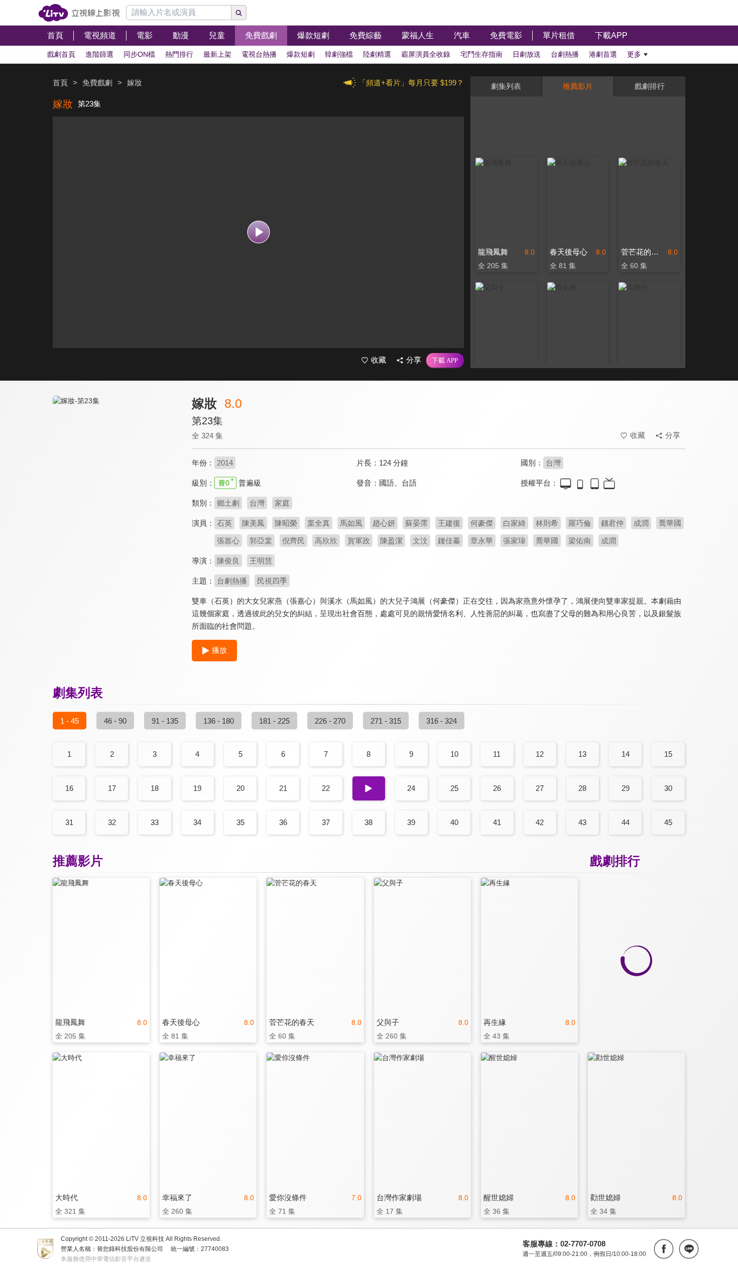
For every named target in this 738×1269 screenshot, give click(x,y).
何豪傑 (481, 523)
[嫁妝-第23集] (116, 485)
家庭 (282, 503)
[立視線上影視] (79, 13)
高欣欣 (326, 540)
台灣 (553, 462)
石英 (224, 523)
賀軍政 (358, 540)
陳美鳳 (253, 523)
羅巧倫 (579, 523)
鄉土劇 (228, 503)
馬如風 (351, 523)
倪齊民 (293, 540)
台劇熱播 (232, 580)
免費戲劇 (97, 82)
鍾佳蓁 (449, 540)
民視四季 (272, 580)
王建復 (449, 523)
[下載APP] (445, 360)
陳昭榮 (286, 523)
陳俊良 (228, 560)
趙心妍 (384, 523)
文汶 (420, 540)
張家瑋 (514, 540)
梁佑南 (579, 540)
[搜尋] (239, 12)
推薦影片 (578, 86)
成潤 (641, 523)
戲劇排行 (650, 86)
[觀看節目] (258, 232)
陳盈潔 (391, 540)
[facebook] (664, 1249)
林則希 (547, 523)
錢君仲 (612, 523)
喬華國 (670, 523)
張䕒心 (228, 540)
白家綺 (514, 523)
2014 (225, 462)
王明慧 (261, 560)
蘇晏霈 (416, 523)
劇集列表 (506, 86)
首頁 (60, 82)
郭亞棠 (261, 540)
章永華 (481, 540)
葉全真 (318, 523)
